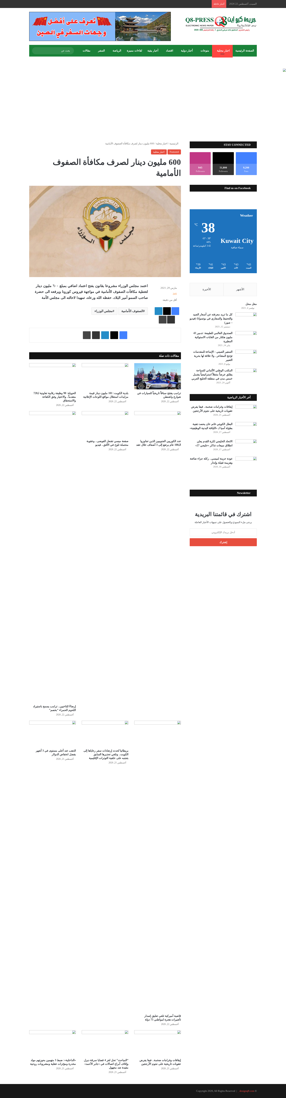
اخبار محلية (223, 50)
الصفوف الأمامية (132, 311)
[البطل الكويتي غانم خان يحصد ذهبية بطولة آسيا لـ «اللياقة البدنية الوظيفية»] (246, 429)
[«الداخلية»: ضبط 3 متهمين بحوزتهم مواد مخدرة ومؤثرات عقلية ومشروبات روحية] (52, 1043)
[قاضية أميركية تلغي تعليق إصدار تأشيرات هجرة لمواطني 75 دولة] (157, 866)
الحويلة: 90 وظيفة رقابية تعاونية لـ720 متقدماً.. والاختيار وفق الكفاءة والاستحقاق (54, 397)
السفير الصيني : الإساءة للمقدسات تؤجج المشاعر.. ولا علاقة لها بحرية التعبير (212, 355)
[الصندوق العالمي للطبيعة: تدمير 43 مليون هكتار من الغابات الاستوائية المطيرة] (246, 338)
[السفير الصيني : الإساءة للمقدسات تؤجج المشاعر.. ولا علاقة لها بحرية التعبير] (246, 357)
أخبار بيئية (152, 50)
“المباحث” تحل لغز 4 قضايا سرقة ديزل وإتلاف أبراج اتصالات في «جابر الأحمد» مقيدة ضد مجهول (106, 1064)
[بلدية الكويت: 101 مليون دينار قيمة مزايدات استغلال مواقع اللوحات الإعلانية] (105, 376)
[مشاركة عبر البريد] (171, 320)
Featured (174, 151)
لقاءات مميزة (134, 50)
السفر (101, 50)
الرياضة (117, 50)
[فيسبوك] (175, 311)
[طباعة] (163, 320)
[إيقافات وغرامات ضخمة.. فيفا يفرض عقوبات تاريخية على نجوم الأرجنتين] (157, 1043)
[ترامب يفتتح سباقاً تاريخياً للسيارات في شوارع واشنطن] (157, 376)
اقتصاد (169, 50)
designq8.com (247, 1090)
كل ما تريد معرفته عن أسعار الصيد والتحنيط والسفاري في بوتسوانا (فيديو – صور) (211, 318)
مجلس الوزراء (104, 311)
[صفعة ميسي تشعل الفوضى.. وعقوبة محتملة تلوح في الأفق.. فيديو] (105, 424)
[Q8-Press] (221, 24)
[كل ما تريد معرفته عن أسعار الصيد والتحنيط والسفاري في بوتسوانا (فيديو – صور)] (246, 319)
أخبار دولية (187, 50)
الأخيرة (207, 289)
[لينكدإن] (158, 311)
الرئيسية (174, 143)
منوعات (205, 50)
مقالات (86, 50)
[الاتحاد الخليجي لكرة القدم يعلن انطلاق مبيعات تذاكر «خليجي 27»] (246, 446)
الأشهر (240, 289)
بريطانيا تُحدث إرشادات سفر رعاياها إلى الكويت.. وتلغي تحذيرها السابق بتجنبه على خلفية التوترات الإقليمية (105, 754)
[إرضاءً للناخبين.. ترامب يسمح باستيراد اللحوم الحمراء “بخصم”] (52, 557)
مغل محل (251, 304)
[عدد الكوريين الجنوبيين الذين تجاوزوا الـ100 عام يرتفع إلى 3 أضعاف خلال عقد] (157, 424)
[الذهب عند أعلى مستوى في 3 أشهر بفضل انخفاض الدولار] (52, 734)
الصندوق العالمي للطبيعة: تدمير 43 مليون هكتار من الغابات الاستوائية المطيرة (212, 337)
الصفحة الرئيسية (244, 50)
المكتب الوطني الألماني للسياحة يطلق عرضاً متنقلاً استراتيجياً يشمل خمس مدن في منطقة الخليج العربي (211, 374)
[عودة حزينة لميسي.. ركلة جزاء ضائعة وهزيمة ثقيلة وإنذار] (246, 464)
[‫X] (167, 311)
